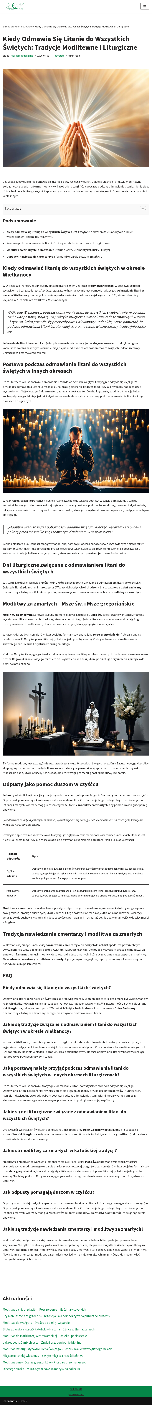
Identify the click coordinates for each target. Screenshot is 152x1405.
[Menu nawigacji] (145, 6)
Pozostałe (27, 26)
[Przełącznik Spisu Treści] (141, 209)
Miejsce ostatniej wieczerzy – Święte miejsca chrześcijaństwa (43, 1356)
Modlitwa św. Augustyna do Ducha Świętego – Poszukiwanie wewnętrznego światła (57, 1349)
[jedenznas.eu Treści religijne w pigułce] (14, 6)
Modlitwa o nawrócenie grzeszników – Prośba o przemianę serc (44, 1362)
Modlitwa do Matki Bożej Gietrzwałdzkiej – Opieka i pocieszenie (45, 1336)
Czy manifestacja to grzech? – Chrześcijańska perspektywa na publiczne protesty (56, 1316)
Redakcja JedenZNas (21, 55)
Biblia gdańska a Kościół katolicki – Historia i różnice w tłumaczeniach (49, 1329)
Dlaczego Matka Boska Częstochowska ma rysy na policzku (41, 1369)
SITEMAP (76, 1389)
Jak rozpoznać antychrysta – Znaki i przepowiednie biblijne (42, 1342)
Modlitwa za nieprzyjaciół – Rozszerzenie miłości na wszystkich (44, 1309)
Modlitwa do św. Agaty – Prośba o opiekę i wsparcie (36, 1323)
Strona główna (11, 26)
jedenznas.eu (76, 1394)
